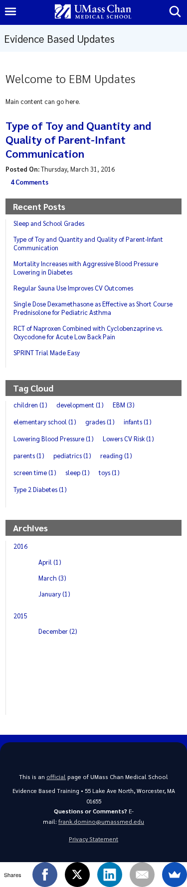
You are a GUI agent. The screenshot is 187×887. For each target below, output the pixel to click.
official (56, 777)
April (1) (49, 562)
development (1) (80, 404)
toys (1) (109, 472)
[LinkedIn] (109, 874)
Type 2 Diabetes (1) (40, 489)
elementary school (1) (44, 421)
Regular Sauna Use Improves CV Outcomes (73, 288)
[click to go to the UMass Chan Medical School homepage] (93, 12)
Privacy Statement (93, 839)
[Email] (142, 874)
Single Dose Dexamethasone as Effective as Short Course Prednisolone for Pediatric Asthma (93, 307)
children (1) (30, 404)
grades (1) (100, 421)
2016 (20, 546)
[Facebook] (44, 874)
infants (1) (138, 421)
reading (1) (116, 455)
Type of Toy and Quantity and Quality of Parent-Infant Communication (78, 139)
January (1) (54, 594)
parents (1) (28, 455)
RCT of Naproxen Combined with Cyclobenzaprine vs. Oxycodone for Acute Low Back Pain (88, 332)
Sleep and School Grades (48, 223)
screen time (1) (34, 472)
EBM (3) (124, 404)
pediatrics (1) (72, 455)
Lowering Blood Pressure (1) (53, 438)
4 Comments (29, 182)
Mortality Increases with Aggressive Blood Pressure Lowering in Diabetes (85, 267)
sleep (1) (77, 472)
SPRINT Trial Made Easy (46, 352)
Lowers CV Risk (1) (128, 438)
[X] (77, 874)
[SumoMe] (174, 874)
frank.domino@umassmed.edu (101, 821)
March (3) (52, 578)
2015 (20, 615)
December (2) (57, 631)
